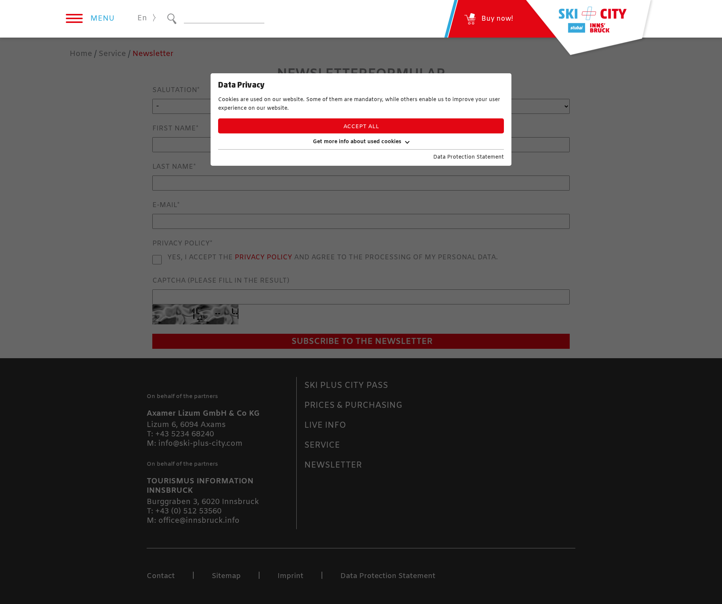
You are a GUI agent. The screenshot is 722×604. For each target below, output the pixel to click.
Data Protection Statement (468, 157)
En (142, 18)
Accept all (361, 126)
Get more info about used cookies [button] (357, 141)
